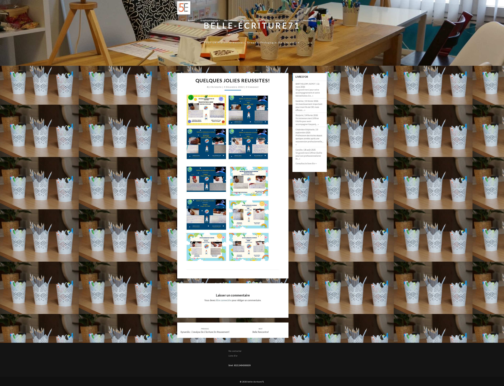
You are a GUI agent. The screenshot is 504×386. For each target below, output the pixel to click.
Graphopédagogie (209, 20)
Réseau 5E (308, 20)
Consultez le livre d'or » (306, 163)
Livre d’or (294, 20)
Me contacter (231, 20)
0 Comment (252, 87)
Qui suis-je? (247, 20)
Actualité (280, 20)
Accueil (191, 20)
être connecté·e (223, 300)
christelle (216, 87)
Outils (320, 20)
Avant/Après (263, 20)
